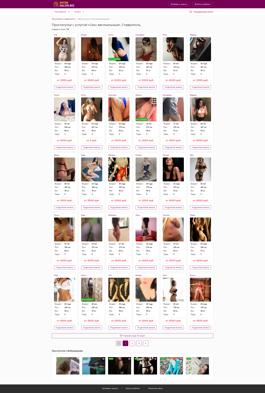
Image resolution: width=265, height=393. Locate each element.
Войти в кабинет (203, 4)
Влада (84, 35)
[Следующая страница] (146, 343)
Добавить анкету (179, 4)
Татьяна (166, 215)
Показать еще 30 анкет (134, 336)
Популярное (60, 12)
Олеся (56, 95)
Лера (83, 155)
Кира (83, 215)
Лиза (165, 275)
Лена (138, 215)
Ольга (56, 215)
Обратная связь (155, 388)
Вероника (112, 215)
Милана (111, 155)
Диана (56, 155)
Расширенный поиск (203, 11)
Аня (55, 35)
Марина (193, 35)
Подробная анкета (64, 87)
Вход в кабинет (133, 388)
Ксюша (138, 155)
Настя (110, 35)
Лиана (192, 215)
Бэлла (192, 275)
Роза (165, 35)
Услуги (78, 12)
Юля (192, 155)
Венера (139, 275)
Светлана (112, 95)
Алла (83, 95)
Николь (139, 95)
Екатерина (140, 35)
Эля (110, 275)
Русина (166, 155)
